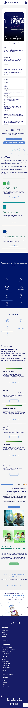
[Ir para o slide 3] (14, 43)
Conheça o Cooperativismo (7, 647)
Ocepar (3, 632)
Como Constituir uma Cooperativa (8, 649)
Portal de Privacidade (6, 663)
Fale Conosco (4, 659)
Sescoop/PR (4, 634)
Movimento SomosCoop (6, 651)
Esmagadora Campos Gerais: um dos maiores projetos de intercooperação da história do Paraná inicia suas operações (13, 71)
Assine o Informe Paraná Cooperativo (14, 142)
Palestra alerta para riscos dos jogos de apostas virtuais (13, 93)
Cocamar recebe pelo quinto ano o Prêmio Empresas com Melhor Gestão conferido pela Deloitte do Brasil (13, 107)
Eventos (3, 684)
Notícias (3, 680)
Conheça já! (14, 563)
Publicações (4, 682)
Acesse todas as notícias (14, 138)
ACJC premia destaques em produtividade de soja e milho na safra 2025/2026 (13, 122)
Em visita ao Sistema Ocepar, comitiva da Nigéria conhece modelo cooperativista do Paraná (13, 85)
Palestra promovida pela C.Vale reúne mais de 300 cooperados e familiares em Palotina (13, 115)
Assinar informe (14, 602)
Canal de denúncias (6, 665)
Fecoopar (4, 636)
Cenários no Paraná (5, 653)
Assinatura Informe (5, 686)
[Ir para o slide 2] (13, 43)
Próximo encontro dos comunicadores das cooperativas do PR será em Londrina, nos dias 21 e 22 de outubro (13, 61)
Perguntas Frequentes (6, 667)
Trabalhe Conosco (5, 661)
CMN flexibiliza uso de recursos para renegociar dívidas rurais (12, 100)
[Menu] (2, 2)
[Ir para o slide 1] (12, 43)
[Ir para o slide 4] (15, 43)
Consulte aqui (14, 585)
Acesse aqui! (14, 507)
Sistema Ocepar (5, 630)
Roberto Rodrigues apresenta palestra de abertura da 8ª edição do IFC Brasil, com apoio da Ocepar (14, 50)
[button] (26, 2)
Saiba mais (14, 197)
